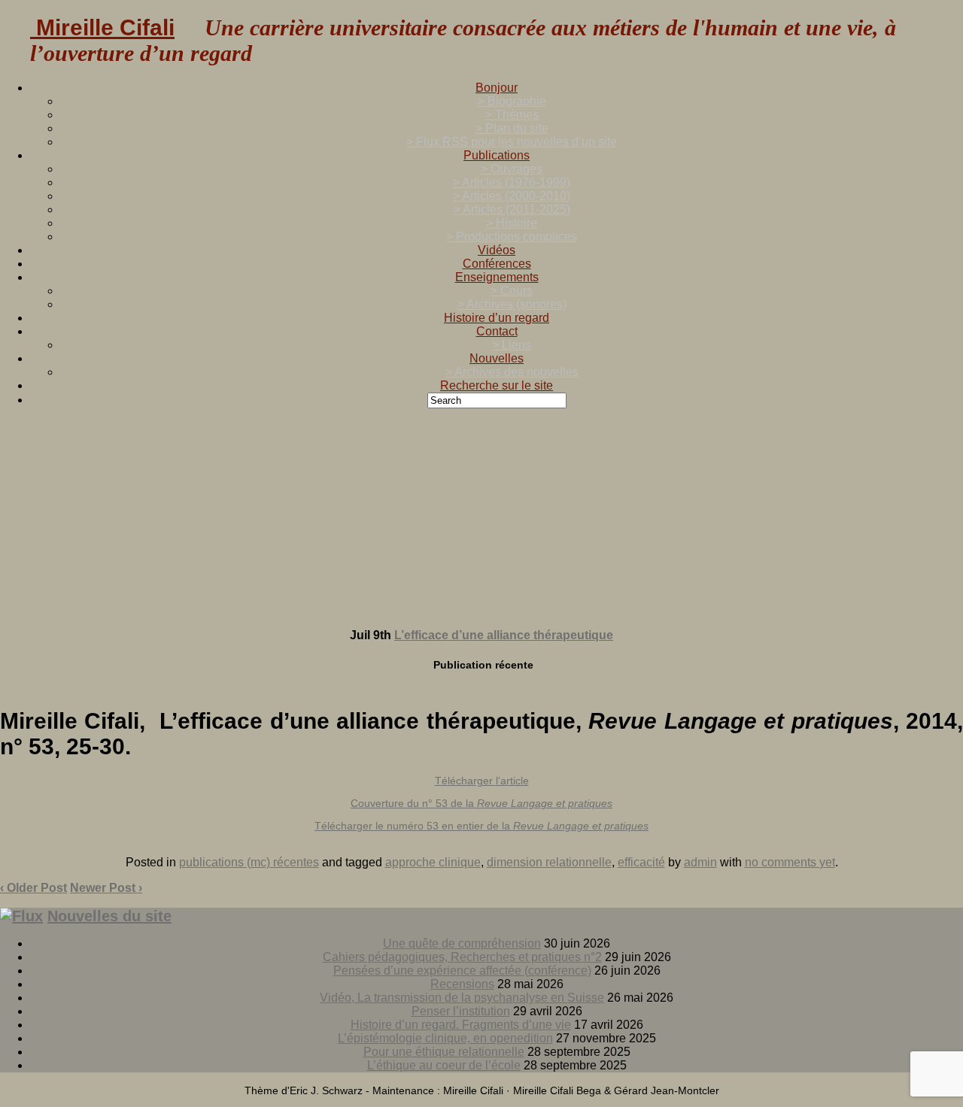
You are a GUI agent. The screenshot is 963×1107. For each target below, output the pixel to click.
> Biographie (512, 101)
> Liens (511, 344)
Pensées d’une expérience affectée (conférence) (462, 970)
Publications (496, 155)
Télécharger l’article (482, 781)
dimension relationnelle (549, 862)
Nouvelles (496, 358)
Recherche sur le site (496, 385)
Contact (497, 331)
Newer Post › (106, 887)
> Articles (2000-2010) (511, 196)
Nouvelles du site (109, 916)
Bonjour (496, 87)
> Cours (512, 290)
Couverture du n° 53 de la (481, 803)
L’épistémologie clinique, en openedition (445, 1038)
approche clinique (433, 862)
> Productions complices (511, 236)
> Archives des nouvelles (512, 371)
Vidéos (496, 250)
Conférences (497, 263)
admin (700, 862)
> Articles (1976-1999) (511, 182)
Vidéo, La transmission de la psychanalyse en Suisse (462, 997)
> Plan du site (511, 128)
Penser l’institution (461, 1011)
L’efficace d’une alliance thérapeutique (503, 635)
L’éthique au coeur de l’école (444, 1065)
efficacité (641, 862)
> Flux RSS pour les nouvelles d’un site (511, 141)
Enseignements (497, 277)
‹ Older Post (33, 887)
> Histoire (511, 223)
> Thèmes (512, 114)
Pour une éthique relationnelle (443, 1051)
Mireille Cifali (102, 27)
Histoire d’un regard (496, 317)
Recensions (462, 984)
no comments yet (790, 862)
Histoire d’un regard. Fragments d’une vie (461, 1024)
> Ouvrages (511, 168)
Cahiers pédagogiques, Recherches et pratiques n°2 (462, 957)
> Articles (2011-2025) (512, 209)
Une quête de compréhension (462, 943)
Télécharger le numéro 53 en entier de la (481, 826)
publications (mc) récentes (249, 862)
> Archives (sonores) (512, 304)
